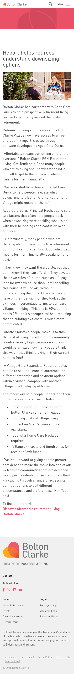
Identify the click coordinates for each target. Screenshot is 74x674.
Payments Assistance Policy (36, 657)
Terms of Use (63, 657)
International (12, 661)
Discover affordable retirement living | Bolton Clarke (32, 511)
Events (6, 611)
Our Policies (9, 657)
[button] (50, 4)
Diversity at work (12, 616)
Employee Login (49, 605)
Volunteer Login (48, 611)
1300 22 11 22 (11, 582)
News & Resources (13, 605)
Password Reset (49, 616)
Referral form (10, 622)
